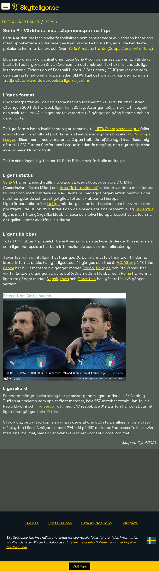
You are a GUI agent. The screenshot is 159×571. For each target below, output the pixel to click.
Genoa (8, 267)
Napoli (52, 278)
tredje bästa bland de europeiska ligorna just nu (46, 80)
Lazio (64, 278)
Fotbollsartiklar (20, 21)
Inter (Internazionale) (79, 187)
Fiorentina (87, 278)
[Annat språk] (150, 539)
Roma (126, 273)
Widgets (130, 523)
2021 (49, 21)
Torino (88, 267)
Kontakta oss (60, 523)
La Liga (53, 203)
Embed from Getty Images (27, 295)
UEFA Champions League (117, 128)
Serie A (9, 182)
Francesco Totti (50, 406)
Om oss (32, 523)
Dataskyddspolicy (97, 523)
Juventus (144, 209)
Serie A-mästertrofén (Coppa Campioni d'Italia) (111, 48)
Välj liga (79, 566)
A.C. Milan (125, 262)
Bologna (103, 267)
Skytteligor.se (39, 7)
